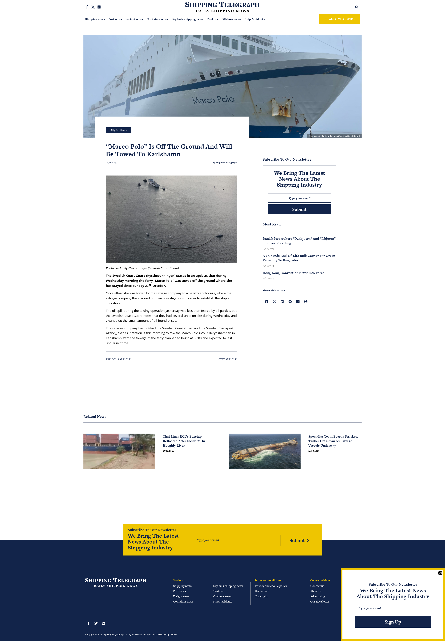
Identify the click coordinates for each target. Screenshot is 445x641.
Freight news (134, 19)
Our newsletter (319, 601)
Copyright (261, 596)
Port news (115, 19)
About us (315, 591)
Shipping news (95, 19)
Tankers (212, 19)
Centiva (173, 634)
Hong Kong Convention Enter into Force (293, 273)
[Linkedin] (99, 7)
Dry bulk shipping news (187, 19)
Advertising (317, 596)
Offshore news (231, 19)
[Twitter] (96, 623)
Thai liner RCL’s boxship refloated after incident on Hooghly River (184, 441)
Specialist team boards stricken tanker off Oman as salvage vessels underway (333, 441)
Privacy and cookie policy (271, 586)
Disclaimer (262, 591)
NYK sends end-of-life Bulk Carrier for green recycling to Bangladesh (299, 258)
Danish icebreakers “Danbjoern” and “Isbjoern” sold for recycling (299, 240)
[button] (357, 7)
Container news (157, 19)
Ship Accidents (255, 19)
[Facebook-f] (87, 7)
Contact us (317, 586)
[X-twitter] (93, 7)
